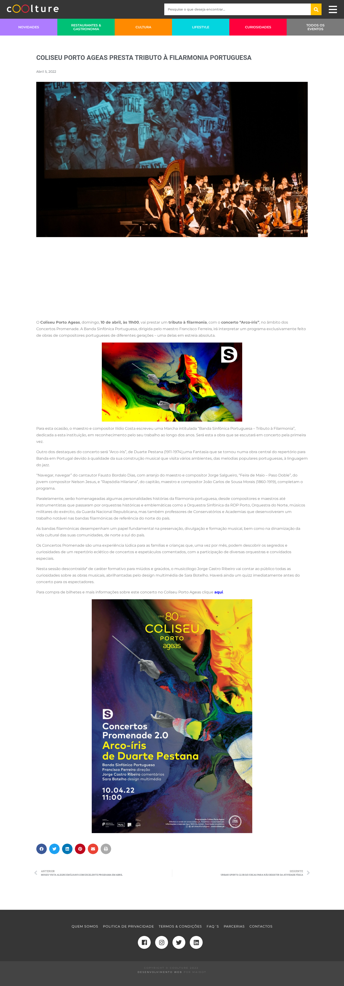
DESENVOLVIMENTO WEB (160, 972)
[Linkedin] (196, 942)
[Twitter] (178, 942)
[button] (41, 849)
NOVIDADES (28, 27)
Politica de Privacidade (128, 926)
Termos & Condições (180, 926)
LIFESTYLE (200, 27)
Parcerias (234, 926)
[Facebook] (144, 942)
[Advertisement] (172, 282)
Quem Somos (85, 926)
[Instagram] (161, 942)
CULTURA (143, 27)
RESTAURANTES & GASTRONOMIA (86, 27)
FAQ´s (213, 926)
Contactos (261, 926)
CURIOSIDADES (258, 27)
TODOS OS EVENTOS (315, 27)
